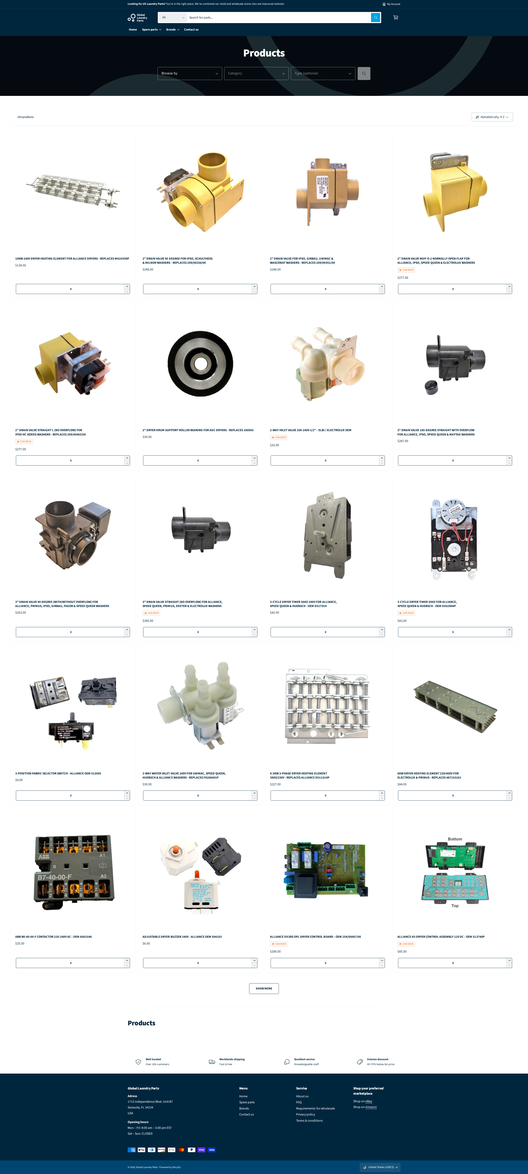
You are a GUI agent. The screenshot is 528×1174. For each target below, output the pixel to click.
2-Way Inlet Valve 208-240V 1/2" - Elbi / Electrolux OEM (310, 430)
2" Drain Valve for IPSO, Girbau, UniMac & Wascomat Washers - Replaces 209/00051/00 (302, 261)
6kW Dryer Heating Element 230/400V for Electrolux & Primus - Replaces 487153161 (429, 776)
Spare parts (247, 1102)
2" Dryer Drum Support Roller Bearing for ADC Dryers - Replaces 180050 (198, 430)
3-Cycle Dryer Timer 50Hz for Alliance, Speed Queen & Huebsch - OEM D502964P (427, 604)
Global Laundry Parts (147, 1167)
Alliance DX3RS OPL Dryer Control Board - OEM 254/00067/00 (315, 937)
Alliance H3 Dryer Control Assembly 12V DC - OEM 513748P (441, 937)
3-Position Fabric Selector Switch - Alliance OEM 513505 (58, 774)
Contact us (246, 1114)
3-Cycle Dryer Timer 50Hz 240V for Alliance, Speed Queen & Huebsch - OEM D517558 (303, 604)
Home (243, 1096)
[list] (264, 1062)
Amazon (371, 1107)
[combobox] (284, 17)
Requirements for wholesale (315, 1108)
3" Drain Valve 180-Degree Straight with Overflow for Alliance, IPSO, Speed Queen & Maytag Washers (436, 432)
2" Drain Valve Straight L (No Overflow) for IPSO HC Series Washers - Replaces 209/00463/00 (50, 432)
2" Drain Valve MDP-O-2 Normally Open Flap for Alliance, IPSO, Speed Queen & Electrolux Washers (436, 261)
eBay (368, 1101)
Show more (264, 988)
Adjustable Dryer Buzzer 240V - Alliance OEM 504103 (182, 937)
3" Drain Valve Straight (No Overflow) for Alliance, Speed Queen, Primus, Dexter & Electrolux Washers (183, 604)
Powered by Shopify (169, 1167)
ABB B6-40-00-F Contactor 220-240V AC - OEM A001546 (53, 937)
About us (302, 1096)
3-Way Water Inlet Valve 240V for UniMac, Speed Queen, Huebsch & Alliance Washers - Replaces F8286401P (184, 776)
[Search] (364, 73)
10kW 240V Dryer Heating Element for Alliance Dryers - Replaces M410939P (72, 259)
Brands (244, 1108)
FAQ (299, 1102)
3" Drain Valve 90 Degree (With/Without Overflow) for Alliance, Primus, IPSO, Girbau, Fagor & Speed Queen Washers (62, 604)
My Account (393, 4)
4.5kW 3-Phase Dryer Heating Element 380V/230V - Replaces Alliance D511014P (299, 776)
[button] (395, 17)
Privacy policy (305, 1114)
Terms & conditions (309, 1120)
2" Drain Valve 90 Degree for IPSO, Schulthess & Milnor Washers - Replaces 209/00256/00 (177, 261)
